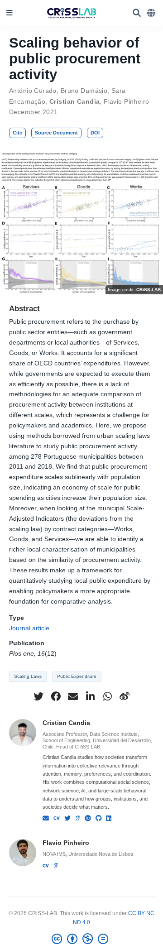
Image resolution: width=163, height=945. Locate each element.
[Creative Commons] (82, 939)
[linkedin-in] (90, 696)
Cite (17, 132)
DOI (95, 132)
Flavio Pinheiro (126, 101)
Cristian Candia (74, 101)
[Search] (137, 13)
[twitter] (38, 696)
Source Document (56, 132)
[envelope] (73, 696)
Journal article (29, 628)
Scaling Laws (28, 676)
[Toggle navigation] (9, 13)
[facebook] (55, 696)
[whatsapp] (107, 696)
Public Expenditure (76, 676)
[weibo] (124, 696)
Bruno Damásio (84, 90)
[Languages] (152, 13)
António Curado (33, 90)
